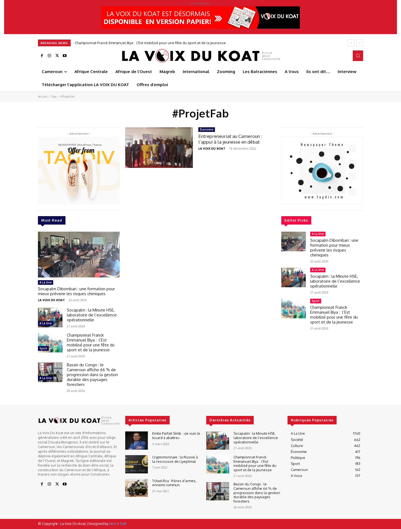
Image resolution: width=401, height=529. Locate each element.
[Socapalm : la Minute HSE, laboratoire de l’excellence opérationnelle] (50, 317)
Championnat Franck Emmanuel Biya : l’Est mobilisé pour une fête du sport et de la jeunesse (91, 342)
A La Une (46, 282)
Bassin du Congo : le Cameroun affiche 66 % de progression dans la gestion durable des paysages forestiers (168, 43)
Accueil (42, 96)
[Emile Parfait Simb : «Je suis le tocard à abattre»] (136, 440)
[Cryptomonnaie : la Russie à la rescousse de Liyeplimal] (136, 464)
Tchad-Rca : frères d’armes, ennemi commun (174, 483)
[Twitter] (57, 56)
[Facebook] (42, 56)
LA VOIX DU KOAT (51, 300)
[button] (358, 55)
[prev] (351, 43)
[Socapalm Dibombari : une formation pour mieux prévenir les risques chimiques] (79, 254)
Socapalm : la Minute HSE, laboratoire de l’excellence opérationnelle (92, 314)
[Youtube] (64, 56)
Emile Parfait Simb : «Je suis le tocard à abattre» (176, 435)
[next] (359, 43)
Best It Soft (117, 523)
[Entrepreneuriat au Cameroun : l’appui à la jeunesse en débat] (159, 147)
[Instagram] (49, 56)
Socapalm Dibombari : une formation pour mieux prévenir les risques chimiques (76, 291)
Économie (206, 129)
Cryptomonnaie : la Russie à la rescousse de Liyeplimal (175, 459)
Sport (43, 348)
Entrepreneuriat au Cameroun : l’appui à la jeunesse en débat (230, 138)
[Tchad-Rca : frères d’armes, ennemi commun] (136, 488)
